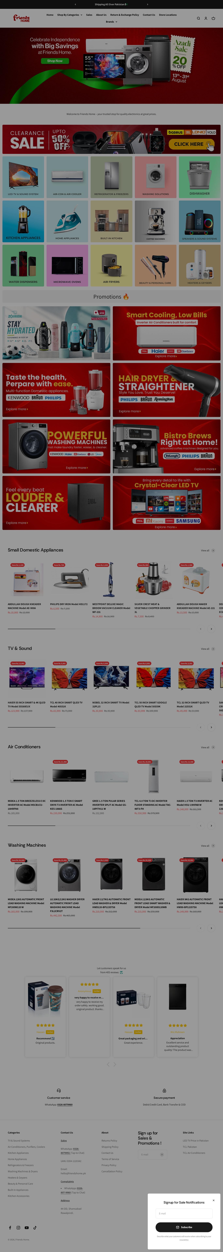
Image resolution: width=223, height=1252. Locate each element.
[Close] (213, 1200)
